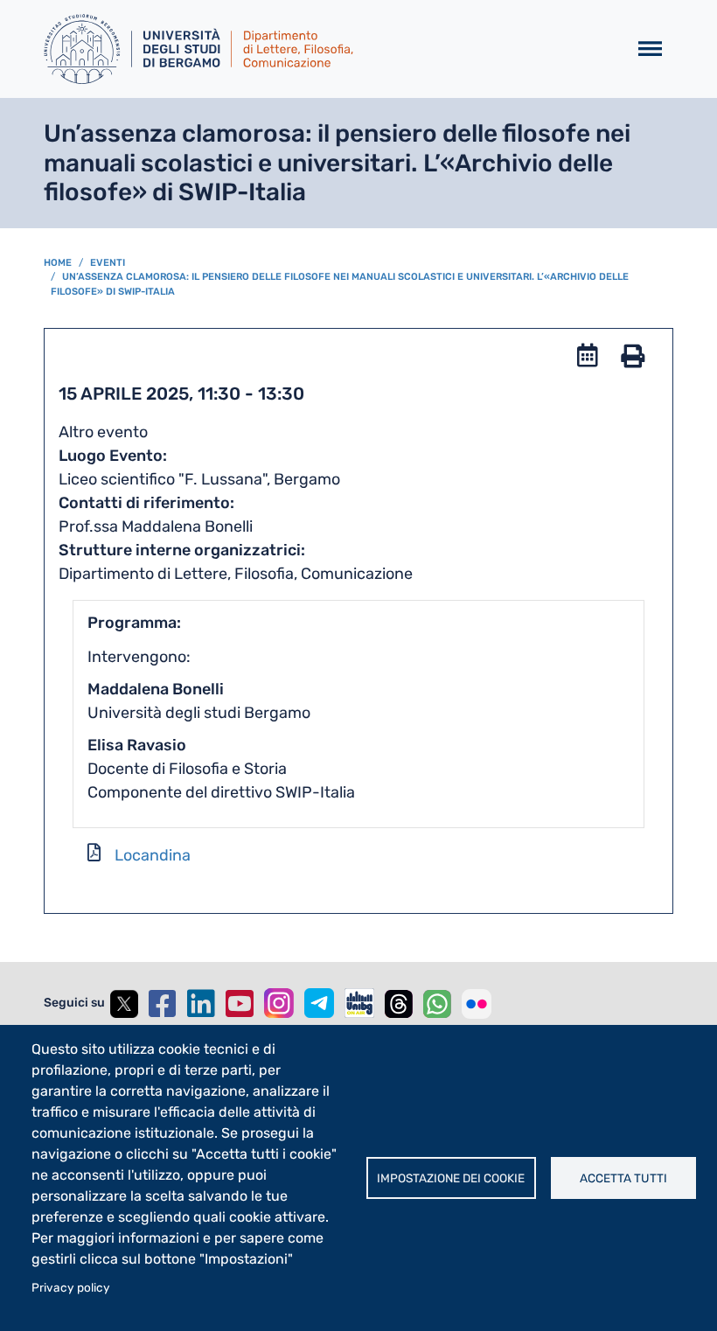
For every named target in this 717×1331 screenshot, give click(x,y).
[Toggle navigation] (650, 49)
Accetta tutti (623, 1178)
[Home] (328, 49)
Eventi (107, 262)
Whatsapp (437, 1004)
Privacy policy (70, 1287)
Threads (399, 1004)
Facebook (163, 1004)
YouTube (240, 1004)
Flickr (476, 1004)
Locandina (153, 855)
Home (58, 262)
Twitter (124, 1004)
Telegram (319, 1003)
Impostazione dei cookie (451, 1178)
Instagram (279, 1003)
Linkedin (201, 1004)
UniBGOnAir (359, 1003)
